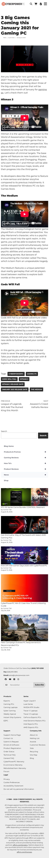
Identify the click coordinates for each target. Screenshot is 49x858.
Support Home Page (12, 735)
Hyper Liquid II (30, 701)
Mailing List (34, 738)
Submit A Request (11, 742)
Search (4, 431)
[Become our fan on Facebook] (6, 679)
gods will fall (9, 379)
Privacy (7, 779)
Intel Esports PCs (31, 724)
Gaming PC (32, 374)
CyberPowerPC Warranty (14, 762)
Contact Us (8, 738)
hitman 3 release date (12, 384)
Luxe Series (28, 704)
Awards (33, 742)
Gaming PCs (9, 704)
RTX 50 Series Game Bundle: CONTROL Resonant (23, 507)
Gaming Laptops (10, 707)
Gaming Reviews (25, 457)
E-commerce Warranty (13, 765)
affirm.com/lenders (20, 845)
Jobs (32, 748)
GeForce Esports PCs (32, 717)
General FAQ (9, 758)
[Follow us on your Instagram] (18, 679)
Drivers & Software (11, 745)
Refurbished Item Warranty (15, 768)
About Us (34, 735)
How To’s (25, 463)
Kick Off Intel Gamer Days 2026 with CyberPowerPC (24, 565)
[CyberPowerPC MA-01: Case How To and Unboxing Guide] (24, 588)
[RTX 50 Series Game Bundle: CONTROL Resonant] (24, 497)
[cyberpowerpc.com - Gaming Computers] (13, 4)
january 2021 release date (14, 389)
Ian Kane (12, 37)
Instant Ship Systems (12, 717)
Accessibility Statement (13, 786)
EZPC (6, 721)
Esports (7, 701)
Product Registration (12, 748)
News (4, 37)
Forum (6, 771)
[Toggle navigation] (45, 4)
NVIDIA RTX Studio (31, 707)
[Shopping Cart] (35, 4)
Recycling (34, 752)
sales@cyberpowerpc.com (19, 675)
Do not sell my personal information (19, 789)
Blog (32, 758)
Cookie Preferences (12, 782)
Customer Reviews (37, 745)
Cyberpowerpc (16, 374)
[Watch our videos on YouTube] (10, 679)
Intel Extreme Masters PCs (34, 721)
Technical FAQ (9, 755)
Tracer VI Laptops (31, 714)
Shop (6, 480)
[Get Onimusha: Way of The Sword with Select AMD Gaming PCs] (24, 525)
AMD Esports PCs (31, 727)
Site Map (33, 755)
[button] (31, 4)
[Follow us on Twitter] (14, 679)
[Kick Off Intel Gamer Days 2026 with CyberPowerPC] (24, 555)
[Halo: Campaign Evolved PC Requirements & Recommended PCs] (24, 628)
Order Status (9, 752)
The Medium (36, 389)
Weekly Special (10, 714)
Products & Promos (25, 451)
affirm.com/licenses (24, 852)
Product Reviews (25, 469)
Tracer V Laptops (30, 711)
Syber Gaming (10, 711)
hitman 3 (24, 379)
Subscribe (39, 685)
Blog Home (9, 446)
